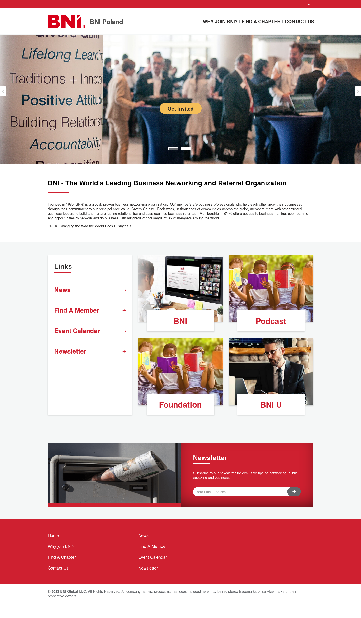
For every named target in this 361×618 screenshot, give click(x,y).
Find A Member (76, 309)
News (62, 289)
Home (53, 535)
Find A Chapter (261, 22)
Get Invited (181, 108)
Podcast (271, 321)
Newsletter (70, 350)
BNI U (271, 404)
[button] (3, 91)
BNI (180, 321)
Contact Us (299, 22)
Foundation (180, 404)
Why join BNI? (220, 22)
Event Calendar (77, 330)
